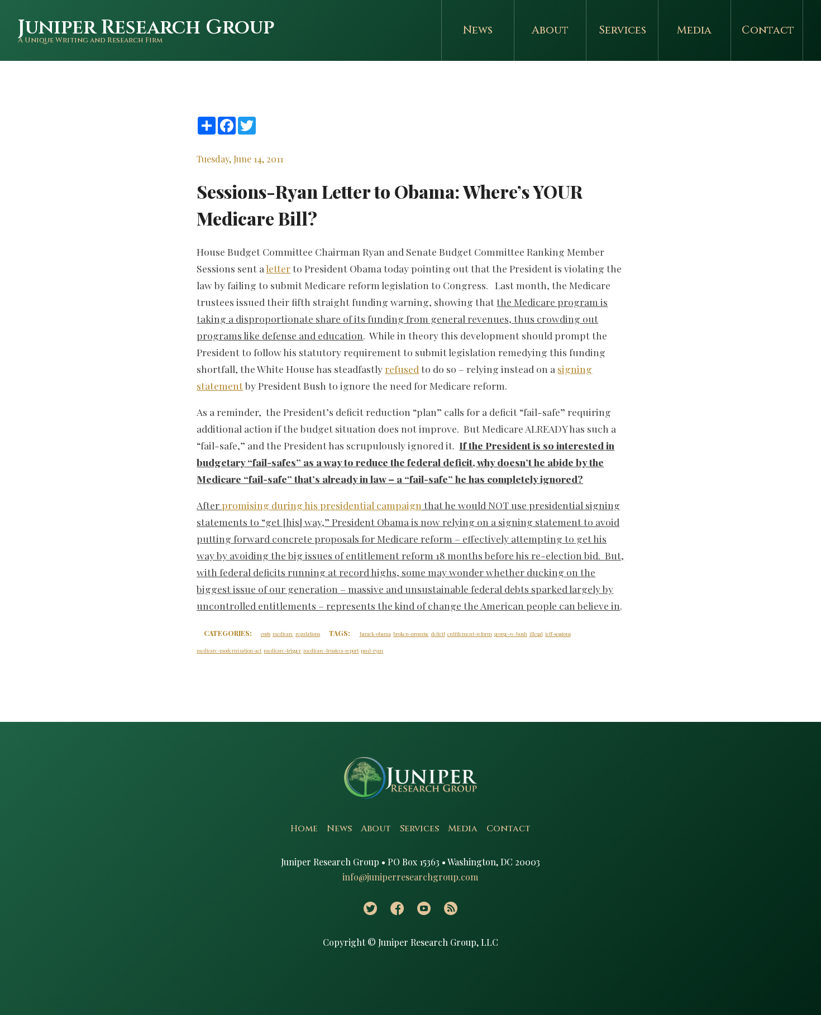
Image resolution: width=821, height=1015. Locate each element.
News (478, 30)
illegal (536, 633)
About (550, 30)
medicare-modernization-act (229, 650)
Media (694, 30)
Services (622, 30)
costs (265, 633)
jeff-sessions (558, 633)
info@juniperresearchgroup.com (410, 877)
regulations (307, 633)
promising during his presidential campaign (322, 505)
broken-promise (411, 633)
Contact (768, 30)
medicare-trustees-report (331, 650)
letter (278, 268)
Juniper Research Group (146, 28)
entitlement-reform (469, 633)
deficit (438, 633)
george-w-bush (510, 633)
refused (402, 368)
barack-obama (375, 633)
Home (304, 828)
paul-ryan (372, 650)
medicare (283, 633)
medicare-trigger (282, 650)
